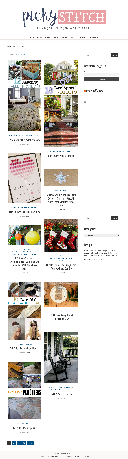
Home (32, 37)
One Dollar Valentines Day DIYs (24, 212)
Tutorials (39, 37)
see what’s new (94, 90)
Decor (56, 37)
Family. (53, 258)
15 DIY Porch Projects (61, 394)
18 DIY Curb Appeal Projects (61, 156)
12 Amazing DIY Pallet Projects (24, 140)
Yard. (37, 135)
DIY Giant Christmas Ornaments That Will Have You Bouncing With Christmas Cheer (24, 263)
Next (30, 443)
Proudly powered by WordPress (51, 456)
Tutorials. (29, 135)
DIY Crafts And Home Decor (65, 256)
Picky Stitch (26, 144)
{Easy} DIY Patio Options (24, 428)
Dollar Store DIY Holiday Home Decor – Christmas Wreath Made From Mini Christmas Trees (61, 200)
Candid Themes (82, 456)
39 (24, 443)
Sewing (47, 37)
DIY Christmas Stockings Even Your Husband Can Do (61, 266)
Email (86, 71)
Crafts (57, 190)
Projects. (21, 135)
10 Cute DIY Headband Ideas (24, 348)
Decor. (13, 135)
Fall (53, 311)
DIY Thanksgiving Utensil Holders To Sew (61, 317)
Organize (64, 37)
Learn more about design (94, 259)
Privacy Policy (93, 37)
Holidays (82, 37)
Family (73, 37)
